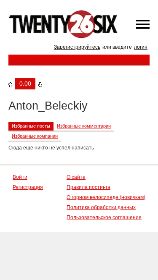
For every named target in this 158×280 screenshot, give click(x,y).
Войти (20, 177)
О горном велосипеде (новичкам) (106, 197)
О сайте (76, 177)
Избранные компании (35, 136)
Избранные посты (31, 125)
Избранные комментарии (84, 125)
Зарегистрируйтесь (77, 47)
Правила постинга (88, 187)
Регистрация (28, 187)
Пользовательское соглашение (104, 217)
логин (140, 47)
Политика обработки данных (101, 207)
